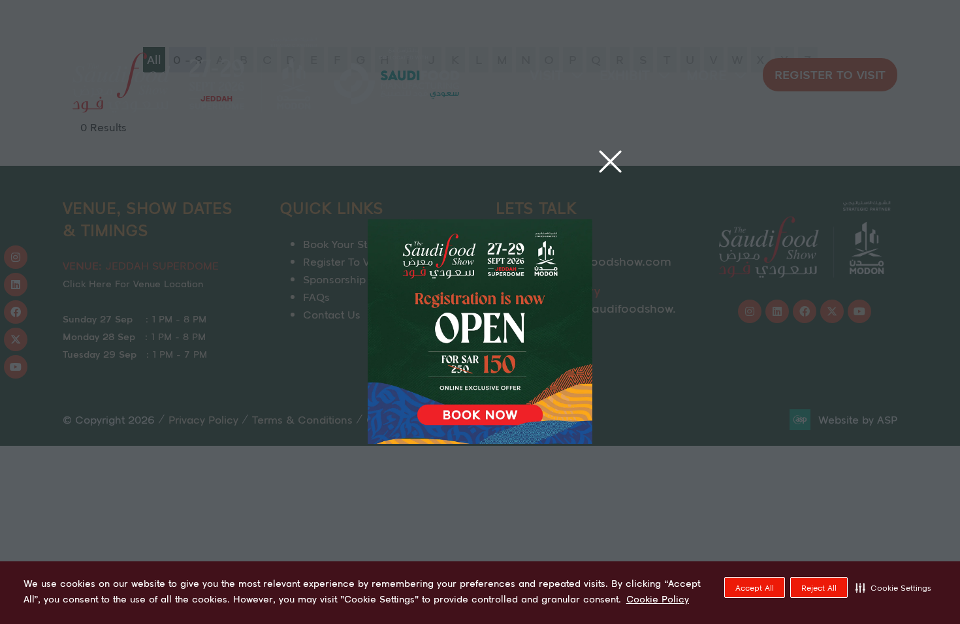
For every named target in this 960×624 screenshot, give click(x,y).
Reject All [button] (819, 588)
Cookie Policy (657, 599)
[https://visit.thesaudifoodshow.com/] (480, 439)
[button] (893, 587)
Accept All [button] (754, 588)
